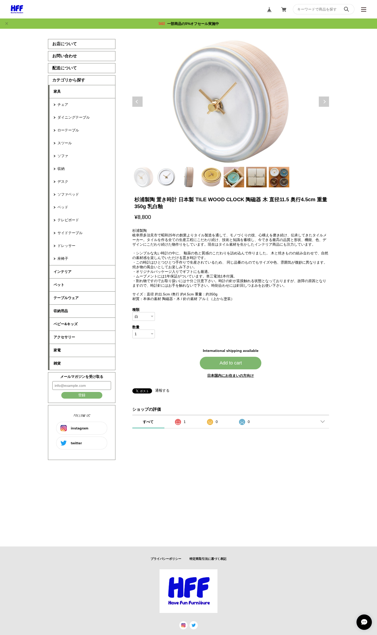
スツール (64, 143)
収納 (61, 169)
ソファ (62, 156)
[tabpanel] (230, 101)
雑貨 (57, 363)
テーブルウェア (66, 298)
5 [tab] (234, 177)
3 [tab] (188, 177)
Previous (137, 102)
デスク (62, 181)
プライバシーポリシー (166, 559)
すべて (148, 422)
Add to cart (231, 362)
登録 (81, 395)
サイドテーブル (70, 233)
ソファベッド (68, 194)
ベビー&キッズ (66, 324)
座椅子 (62, 258)
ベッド (62, 207)
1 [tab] (143, 177)
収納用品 (61, 311)
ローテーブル (68, 130)
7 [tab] (279, 177)
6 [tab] (256, 177)
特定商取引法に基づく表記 (208, 559)
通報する (162, 390)
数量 (136, 327)
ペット (59, 285)
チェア (62, 104)
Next (324, 102)
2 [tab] (166, 177)
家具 (57, 91)
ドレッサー (66, 246)
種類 (136, 309)
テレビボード (68, 220)
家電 (57, 350)
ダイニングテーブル (73, 117)
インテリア (63, 272)
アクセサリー (64, 337)
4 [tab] (211, 177)
